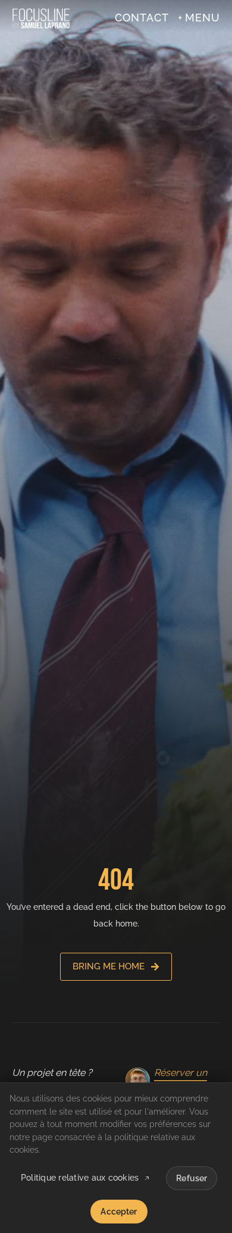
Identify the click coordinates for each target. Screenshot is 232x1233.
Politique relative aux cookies (80, 1178)
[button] (198, 17)
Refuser (191, 1178)
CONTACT (142, 17)
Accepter (119, 1211)
